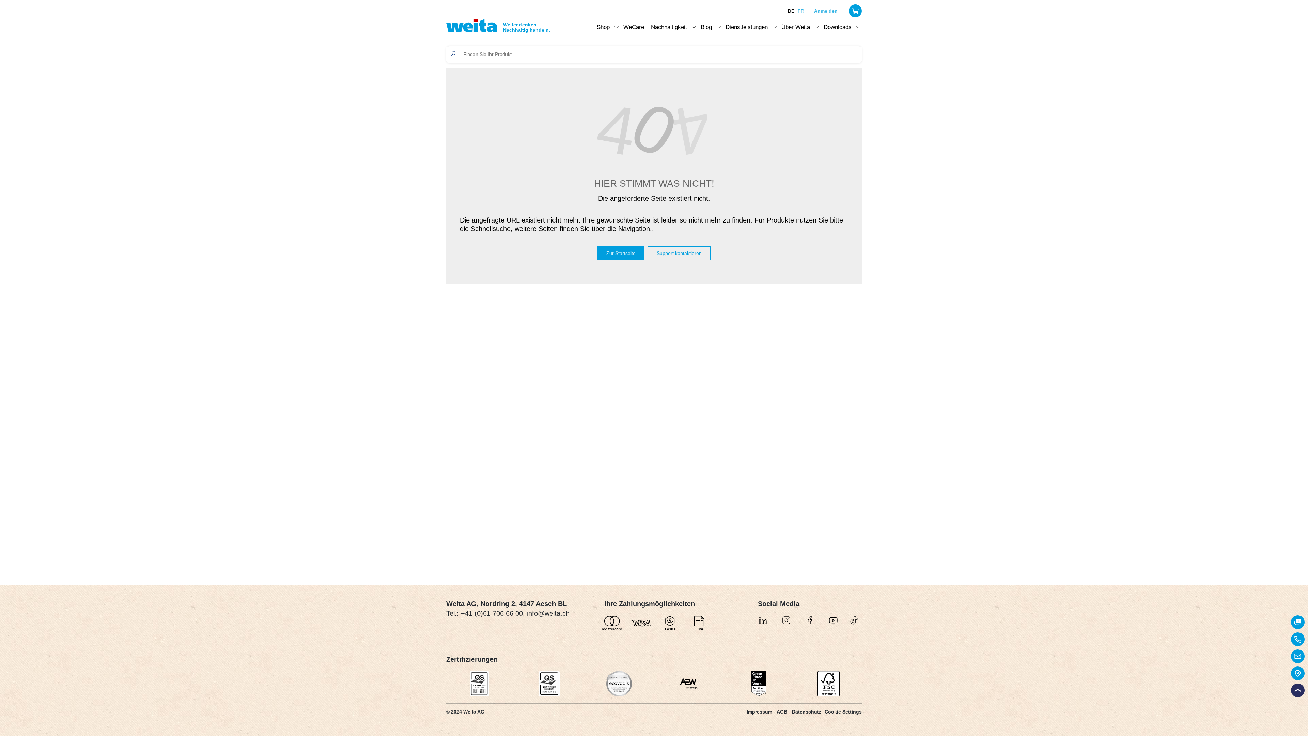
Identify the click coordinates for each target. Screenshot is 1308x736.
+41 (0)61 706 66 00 (492, 613)
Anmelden (826, 11)
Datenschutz (806, 712)
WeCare (633, 27)
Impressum (759, 712)
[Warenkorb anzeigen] (855, 10)
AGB (782, 712)
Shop (603, 27)
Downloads (838, 27)
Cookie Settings (843, 712)
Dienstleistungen (747, 27)
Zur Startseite (621, 253)
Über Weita (795, 27)
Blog (706, 27)
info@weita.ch (548, 613)
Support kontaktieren (679, 253)
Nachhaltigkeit (669, 27)
